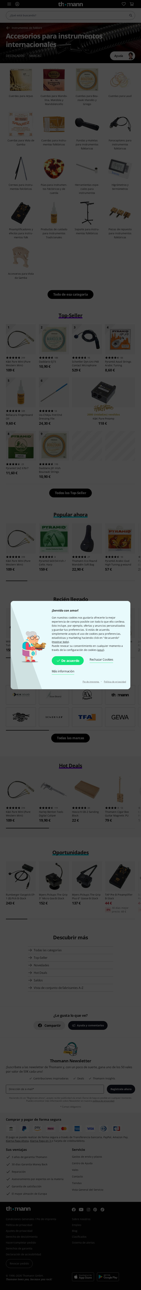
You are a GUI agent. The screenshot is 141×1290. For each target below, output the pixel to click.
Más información (63, 671)
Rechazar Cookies (101, 659)
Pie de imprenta (91, 681)
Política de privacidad (115, 681)
